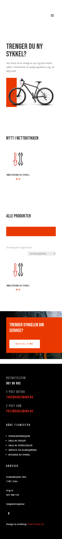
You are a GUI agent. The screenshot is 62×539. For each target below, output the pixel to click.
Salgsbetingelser (15, 503)
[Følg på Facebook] (8, 513)
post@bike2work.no (19, 411)
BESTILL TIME (25, 344)
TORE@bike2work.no (19, 397)
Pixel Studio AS (36, 524)
